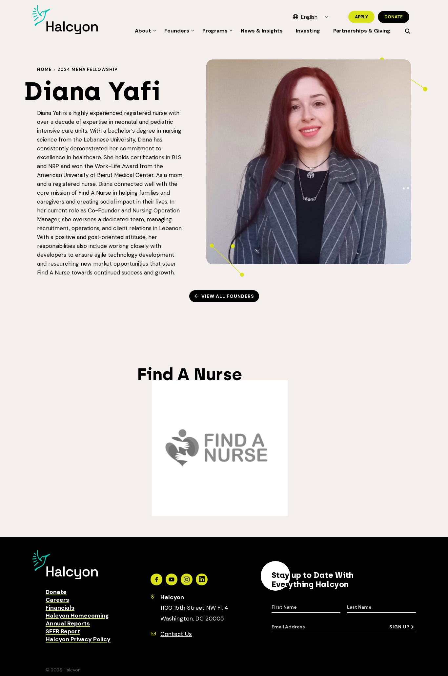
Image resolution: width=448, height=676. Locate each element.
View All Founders (227, 296)
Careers (57, 600)
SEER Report (63, 631)
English (309, 16)
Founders (176, 30)
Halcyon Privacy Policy (78, 639)
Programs (215, 30)
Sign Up (399, 627)
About (143, 30)
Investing (308, 30)
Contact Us (176, 634)
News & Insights (262, 30)
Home (44, 69)
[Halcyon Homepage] (65, 32)
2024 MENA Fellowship (87, 69)
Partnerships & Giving (361, 30)
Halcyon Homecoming (77, 616)
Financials (60, 608)
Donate (393, 17)
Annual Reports (68, 623)
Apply (361, 17)
